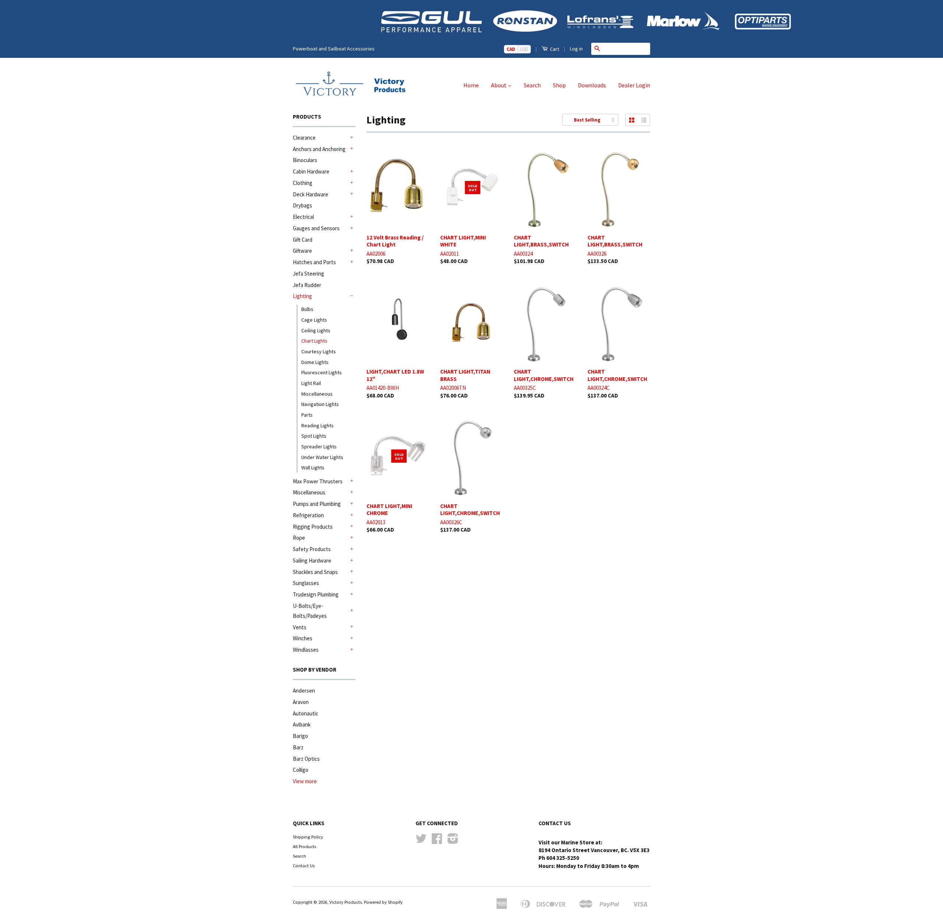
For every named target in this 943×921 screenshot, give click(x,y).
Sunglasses (306, 582)
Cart (554, 49)
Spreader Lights (319, 446)
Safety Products (312, 549)
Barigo (300, 735)
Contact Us (304, 865)
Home (471, 85)
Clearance (304, 137)
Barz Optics (306, 758)
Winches (302, 638)
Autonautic (305, 713)
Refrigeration (308, 515)
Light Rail (311, 383)
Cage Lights (314, 319)
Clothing (302, 182)
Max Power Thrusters (318, 481)
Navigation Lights (320, 404)
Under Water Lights (322, 457)
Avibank (302, 724)
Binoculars (305, 160)
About (499, 85)
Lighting (302, 296)
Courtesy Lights (318, 351)
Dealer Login (634, 85)
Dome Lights (315, 362)
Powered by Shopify (383, 902)
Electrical (303, 216)
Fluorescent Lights (321, 372)
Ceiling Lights (315, 330)
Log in (576, 48)
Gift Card (302, 239)
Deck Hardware (310, 194)
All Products (304, 846)
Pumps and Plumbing (317, 503)
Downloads (592, 85)
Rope (299, 537)
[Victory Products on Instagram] (453, 841)
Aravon (301, 701)
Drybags (302, 205)
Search (532, 85)
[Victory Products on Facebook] (436, 841)
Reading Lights (317, 425)
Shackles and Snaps (315, 571)
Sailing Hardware (312, 560)
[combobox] (626, 49)
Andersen (304, 690)
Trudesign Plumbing (316, 594)
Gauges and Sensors (316, 228)
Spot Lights (313, 436)
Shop (559, 85)
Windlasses (306, 649)
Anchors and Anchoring (319, 149)
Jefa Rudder (307, 284)
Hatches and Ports (314, 262)
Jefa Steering (308, 273)
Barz (298, 747)
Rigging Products (313, 526)
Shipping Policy (308, 837)
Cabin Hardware (311, 171)
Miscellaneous (317, 394)
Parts (307, 415)
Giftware (302, 250)
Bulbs (307, 309)
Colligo (300, 769)
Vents (299, 627)
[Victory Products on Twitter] (421, 841)
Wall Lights (313, 467)
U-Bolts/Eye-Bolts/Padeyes (310, 610)
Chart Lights (314, 340)
